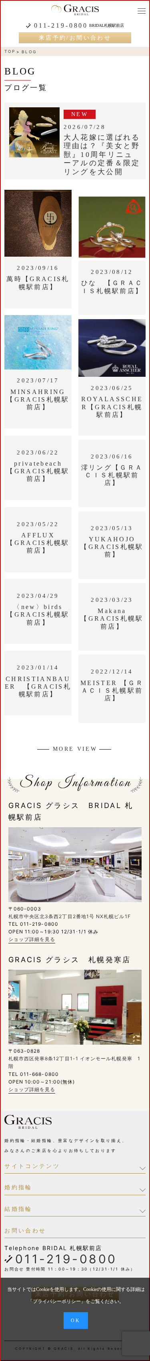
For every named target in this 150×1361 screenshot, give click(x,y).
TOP (9, 51)
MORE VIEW (75, 749)
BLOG (29, 52)
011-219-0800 (61, 25)
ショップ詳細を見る (32, 939)
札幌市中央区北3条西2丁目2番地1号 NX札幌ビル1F (69, 916)
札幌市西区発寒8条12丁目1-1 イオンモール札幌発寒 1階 (74, 1062)
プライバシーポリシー (57, 1301)
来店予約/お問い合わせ (75, 38)
